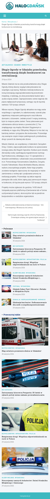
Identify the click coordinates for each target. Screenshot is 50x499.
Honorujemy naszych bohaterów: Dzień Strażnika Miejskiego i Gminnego (28, 278)
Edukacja (16, 299)
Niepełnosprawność (29, 299)
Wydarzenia (31, 233)
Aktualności (7, 65)
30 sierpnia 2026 (19, 241)
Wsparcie (41, 299)
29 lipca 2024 (6, 79)
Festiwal (16, 286)
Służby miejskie (19, 273)
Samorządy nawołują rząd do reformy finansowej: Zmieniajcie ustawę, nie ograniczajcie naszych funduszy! (26, 217)
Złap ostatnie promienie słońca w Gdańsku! (28, 236)
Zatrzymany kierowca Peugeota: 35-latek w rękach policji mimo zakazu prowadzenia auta (29, 251)
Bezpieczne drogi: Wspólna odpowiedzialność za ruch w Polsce (29, 263)
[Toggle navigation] (5, 16)
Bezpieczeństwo (19, 233)
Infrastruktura (33, 259)
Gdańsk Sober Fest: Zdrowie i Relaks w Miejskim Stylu (29, 290)
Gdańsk (17, 65)
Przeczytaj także (11, 314)
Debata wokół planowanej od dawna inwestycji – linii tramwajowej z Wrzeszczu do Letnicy (24, 206)
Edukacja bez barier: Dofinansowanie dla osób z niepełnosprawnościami (30, 303)
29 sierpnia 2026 (19, 254)
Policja (43, 259)
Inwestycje (27, 65)
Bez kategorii (18, 246)
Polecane (8, 228)
